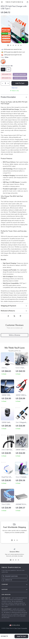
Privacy (19, 628)
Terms (15, 628)
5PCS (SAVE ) (6, 78)
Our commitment (6, 609)
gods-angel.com (6, 598)
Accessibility (24, 628)
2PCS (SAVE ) (6, 74)
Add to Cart (21, 636)
